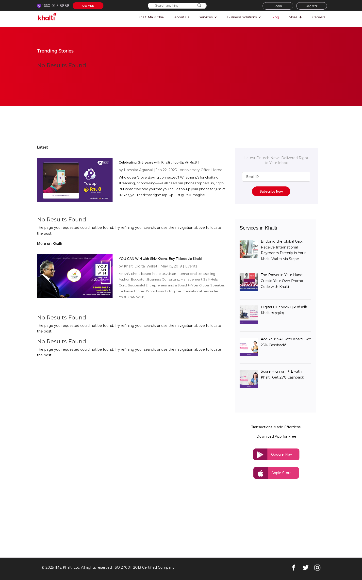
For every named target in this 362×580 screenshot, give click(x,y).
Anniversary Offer (195, 170)
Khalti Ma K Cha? (151, 17)
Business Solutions (242, 17)
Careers (318, 17)
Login (278, 6)
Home (216, 170)
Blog (275, 17)
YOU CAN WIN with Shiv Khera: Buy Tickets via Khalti (160, 259)
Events (191, 266)
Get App (88, 5)
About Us (181, 17)
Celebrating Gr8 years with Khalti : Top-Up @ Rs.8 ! (159, 162)
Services (206, 17)
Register (311, 6)
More (293, 17)
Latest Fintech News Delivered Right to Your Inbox (276, 160)
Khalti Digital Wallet (140, 266)
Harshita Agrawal (138, 170)
